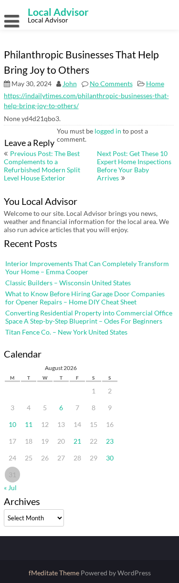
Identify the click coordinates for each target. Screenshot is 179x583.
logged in (108, 131)
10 (12, 424)
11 (28, 424)
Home (155, 83)
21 (77, 441)
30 (110, 458)
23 (110, 441)
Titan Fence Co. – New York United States (66, 332)
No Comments (111, 83)
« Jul (10, 487)
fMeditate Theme (55, 573)
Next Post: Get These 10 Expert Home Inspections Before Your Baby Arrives (134, 165)
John (70, 83)
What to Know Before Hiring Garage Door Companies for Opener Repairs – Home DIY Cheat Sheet (85, 298)
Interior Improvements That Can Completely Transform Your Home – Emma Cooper (87, 267)
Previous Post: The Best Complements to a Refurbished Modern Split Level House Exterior (42, 165)
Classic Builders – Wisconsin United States (68, 283)
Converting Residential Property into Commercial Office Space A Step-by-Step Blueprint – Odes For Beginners (88, 317)
